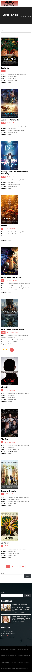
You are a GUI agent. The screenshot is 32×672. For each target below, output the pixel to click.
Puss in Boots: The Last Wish (11, 278)
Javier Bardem (19, 497)
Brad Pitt (10, 232)
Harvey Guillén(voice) (25, 283)
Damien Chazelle (12, 234)
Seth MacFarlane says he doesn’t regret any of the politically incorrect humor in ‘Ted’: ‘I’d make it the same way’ (21, 607)
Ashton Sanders (12, 180)
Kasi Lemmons (11, 182)
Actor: (2, 74)
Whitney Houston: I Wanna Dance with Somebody (14, 173)
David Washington (19, 549)
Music (18, 184)
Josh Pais (23, 74)
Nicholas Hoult (19, 445)
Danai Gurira (11, 335)
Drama (14, 78)
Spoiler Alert (5, 68)
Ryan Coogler (11, 337)
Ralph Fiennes (27, 445)
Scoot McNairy (26, 497)
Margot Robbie (22, 232)
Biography (10, 184)
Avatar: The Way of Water (10, 120)
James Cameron (12, 128)
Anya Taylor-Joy (12, 445)
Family (24, 288)
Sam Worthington (12, 126)
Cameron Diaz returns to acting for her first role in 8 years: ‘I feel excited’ (21, 618)
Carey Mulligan (11, 393)
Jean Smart (15, 232)
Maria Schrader (11, 395)
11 (17, 566)
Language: (4, 82)
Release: (3, 80)
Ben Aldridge (11, 74)
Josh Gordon (11, 499)
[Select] (16, 31)
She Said (4, 387)
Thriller (17, 449)
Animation (16, 288)
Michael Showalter (12, 76)
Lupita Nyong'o (24, 335)
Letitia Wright (18, 335)
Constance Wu (11, 497)
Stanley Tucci (19, 180)
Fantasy (19, 130)
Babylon (4, 226)
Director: (3, 76)
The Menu (5, 439)
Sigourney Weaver (21, 126)
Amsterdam (5, 543)
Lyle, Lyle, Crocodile (8, 491)
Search (3, 573)
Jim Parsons (18, 74)
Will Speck (17, 499)
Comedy (10, 78)
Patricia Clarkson (20, 393)
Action (10, 130)
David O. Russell (12, 551)
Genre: (3, 78)
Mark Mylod (11, 447)
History (18, 236)
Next (23, 566)
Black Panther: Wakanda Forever (12, 330)
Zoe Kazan (26, 393)
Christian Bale (11, 549)
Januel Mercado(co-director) (15, 286)
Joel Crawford (25, 286)
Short (21, 339)
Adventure (14, 130)
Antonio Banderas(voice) (14, 283)
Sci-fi (22, 130)
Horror (14, 449)
